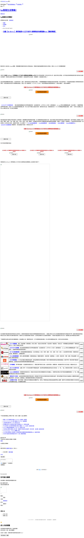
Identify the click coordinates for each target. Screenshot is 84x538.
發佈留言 (2, 464)
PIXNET (32, 519)
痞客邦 (7, 448)
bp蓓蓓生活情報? (9, 10)
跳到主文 (3, 13)
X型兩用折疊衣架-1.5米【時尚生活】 (11, 422)
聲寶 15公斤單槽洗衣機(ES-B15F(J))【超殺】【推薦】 (15, 419)
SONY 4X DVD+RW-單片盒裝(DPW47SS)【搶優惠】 (15, 421)
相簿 (4, 22)
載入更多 (2, 456)
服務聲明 (54, 519)
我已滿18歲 (3, 535)
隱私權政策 (49, 519)
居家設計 (11, 20)
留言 (11, 448)
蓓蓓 (2, 440)
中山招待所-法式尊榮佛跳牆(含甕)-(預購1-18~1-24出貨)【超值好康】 (19, 425)
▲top (2, 454)
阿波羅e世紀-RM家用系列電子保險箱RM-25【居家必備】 (16, 424)
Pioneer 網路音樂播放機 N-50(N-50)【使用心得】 (14, 427)
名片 (4, 26)
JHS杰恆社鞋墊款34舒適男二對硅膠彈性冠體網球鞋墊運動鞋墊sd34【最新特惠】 (21, 432)
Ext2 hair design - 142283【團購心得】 (11, 430)
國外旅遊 (11, 452)
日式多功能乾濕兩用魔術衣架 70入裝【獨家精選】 (15, 433)
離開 (7, 535)
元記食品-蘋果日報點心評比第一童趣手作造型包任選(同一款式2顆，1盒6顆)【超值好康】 (24, 429)
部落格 (4, 24)
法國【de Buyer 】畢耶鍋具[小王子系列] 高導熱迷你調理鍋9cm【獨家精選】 (29, 31)
